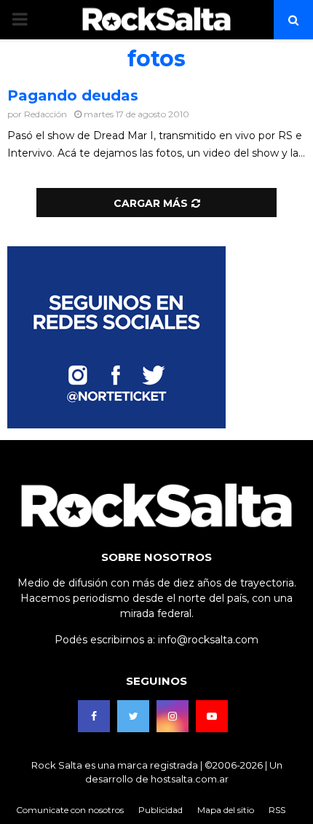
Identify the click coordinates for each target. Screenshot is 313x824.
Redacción (45, 114)
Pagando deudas (72, 95)
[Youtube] (212, 716)
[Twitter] (133, 716)
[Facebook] (94, 716)
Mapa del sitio (225, 809)
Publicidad (160, 809)
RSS (277, 809)
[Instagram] (172, 716)
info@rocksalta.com (208, 639)
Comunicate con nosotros (70, 809)
